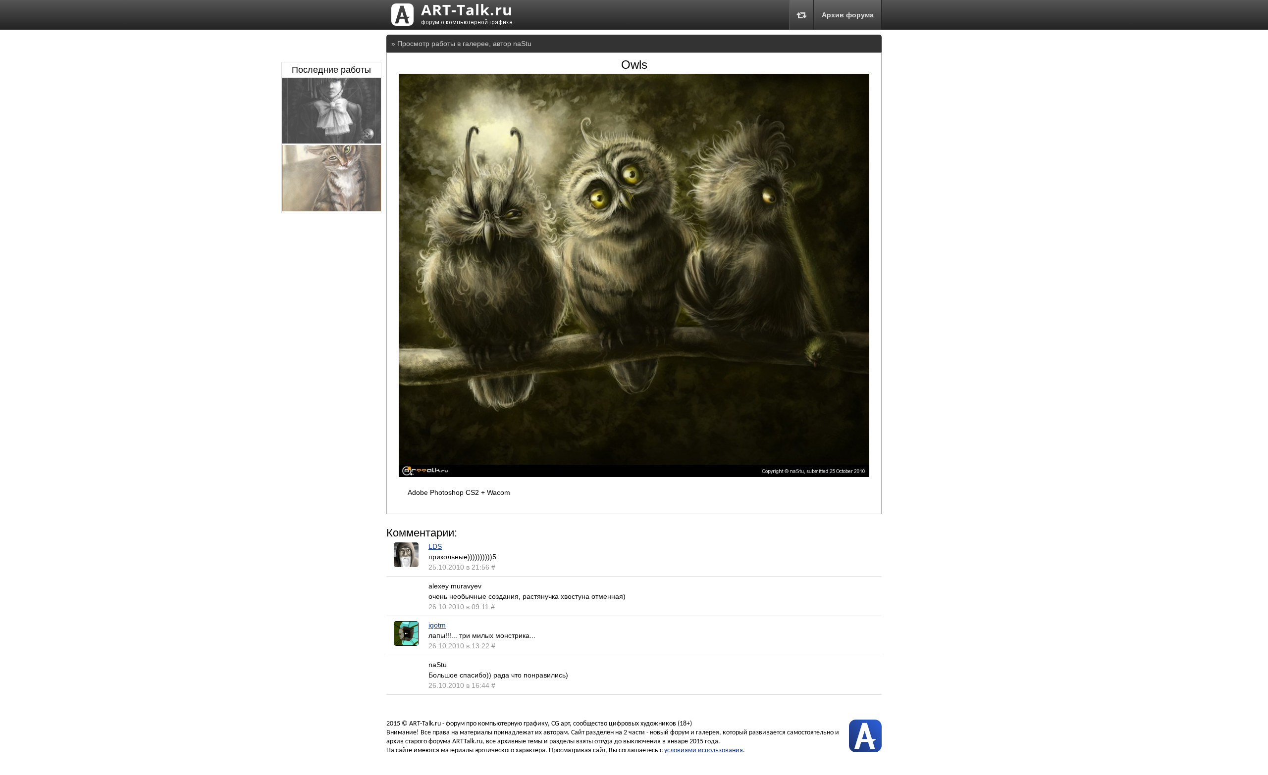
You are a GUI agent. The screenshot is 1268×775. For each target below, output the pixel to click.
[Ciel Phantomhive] (331, 141)
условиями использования (703, 750)
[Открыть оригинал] (634, 475)
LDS (435, 546)
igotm (437, 625)
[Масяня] (331, 209)
